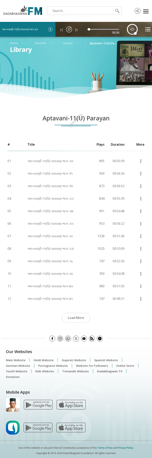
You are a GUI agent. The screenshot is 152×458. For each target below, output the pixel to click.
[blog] (92, 338)
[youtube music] (100, 338)
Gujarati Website (74, 360)
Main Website (16, 360)
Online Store (125, 366)
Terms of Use (105, 447)
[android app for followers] (38, 404)
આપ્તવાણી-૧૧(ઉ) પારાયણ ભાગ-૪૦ (50, 286)
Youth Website (16, 371)
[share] (137, 11)
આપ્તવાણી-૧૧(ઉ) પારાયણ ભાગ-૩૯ (50, 273)
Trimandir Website (75, 371)
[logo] (22, 8)
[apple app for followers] (71, 404)
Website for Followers (92, 366)
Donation (13, 377)
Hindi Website (44, 360)
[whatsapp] (68, 338)
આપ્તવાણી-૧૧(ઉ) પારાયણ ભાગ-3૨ (50, 186)
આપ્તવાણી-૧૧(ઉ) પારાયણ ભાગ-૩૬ (50, 236)
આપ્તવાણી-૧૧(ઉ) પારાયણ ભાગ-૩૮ (50, 261)
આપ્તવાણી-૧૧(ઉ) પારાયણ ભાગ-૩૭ (51, 248)
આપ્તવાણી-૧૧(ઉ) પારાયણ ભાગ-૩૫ (51, 223)
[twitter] (76, 338)
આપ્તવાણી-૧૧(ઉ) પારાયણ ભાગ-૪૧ (50, 298)
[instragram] (60, 338)
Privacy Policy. (126, 447)
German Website (18, 366)
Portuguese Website (53, 366)
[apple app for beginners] (70, 427)
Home (14, 43)
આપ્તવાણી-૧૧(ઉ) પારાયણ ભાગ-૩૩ (51, 198)
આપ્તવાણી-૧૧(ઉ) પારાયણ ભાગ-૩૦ (50, 161)
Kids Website (44, 371)
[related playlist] (147, 29)
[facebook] (52, 338)
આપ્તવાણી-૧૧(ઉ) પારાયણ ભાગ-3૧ (50, 173)
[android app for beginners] (38, 427)
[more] (140, 161)
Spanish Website (106, 360)
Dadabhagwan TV (109, 371)
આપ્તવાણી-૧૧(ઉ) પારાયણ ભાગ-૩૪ (50, 211)
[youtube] (84, 338)
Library (68, 43)
